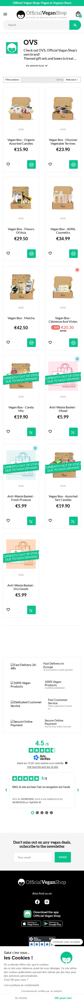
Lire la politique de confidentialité (21, 985)
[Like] (8, 164)
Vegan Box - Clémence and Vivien (63, 319)
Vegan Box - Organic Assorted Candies (21, 141)
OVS (21, 129)
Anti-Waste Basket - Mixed (63, 408)
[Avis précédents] (6, 790)
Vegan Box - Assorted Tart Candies (63, 497)
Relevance (72, 79)
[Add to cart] (31, 164)
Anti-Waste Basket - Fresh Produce (21, 497)
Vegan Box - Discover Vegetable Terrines (63, 141)
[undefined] (66, 762)
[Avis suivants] (78, 790)
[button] (37, 65)
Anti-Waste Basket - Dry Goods (21, 587)
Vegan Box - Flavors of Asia (21, 230)
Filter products (12, 79)
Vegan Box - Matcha (21, 318)
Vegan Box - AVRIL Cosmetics (63, 230)
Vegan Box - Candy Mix (21, 408)
